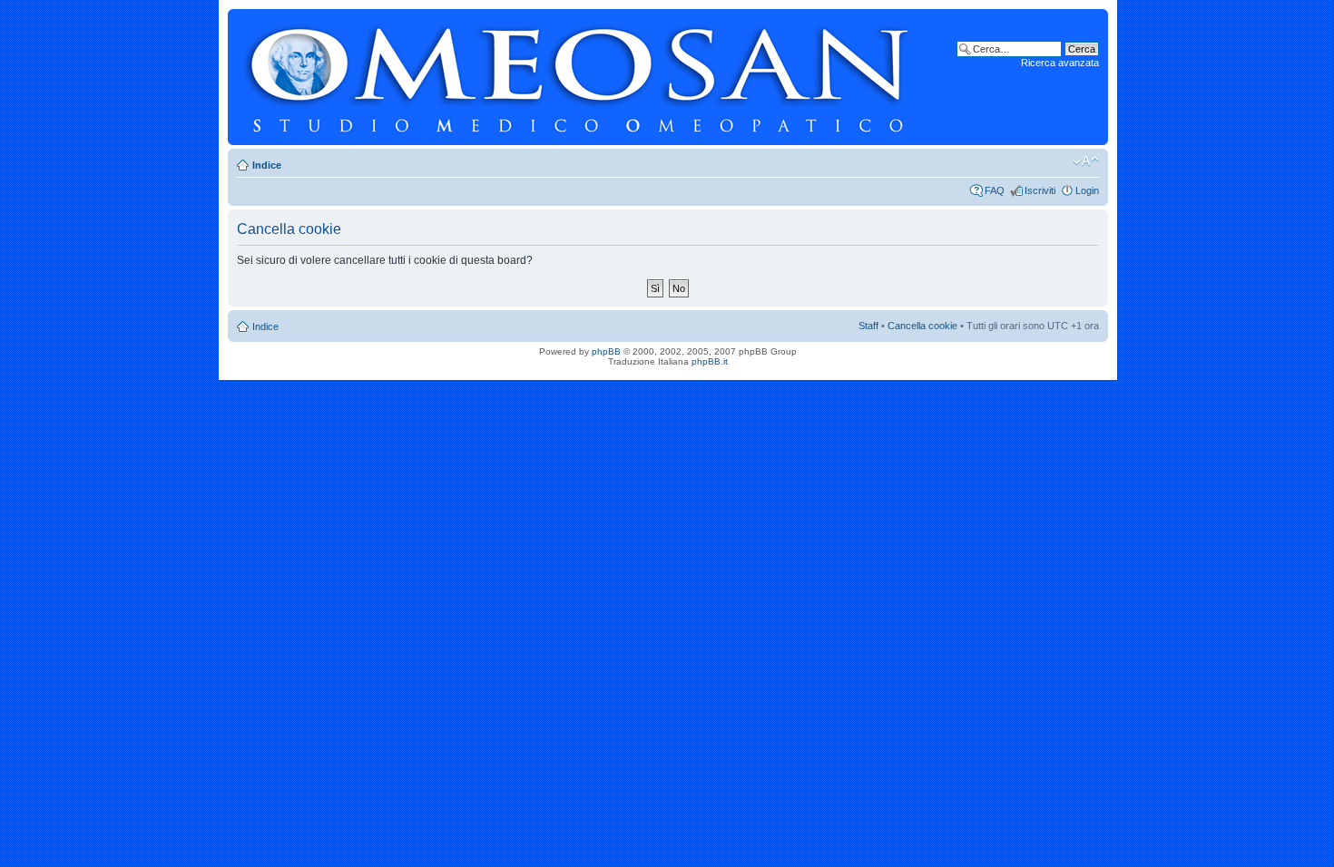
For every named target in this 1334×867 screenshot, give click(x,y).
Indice (266, 165)
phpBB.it (710, 361)
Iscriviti (1040, 190)
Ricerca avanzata (1060, 62)
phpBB (606, 351)
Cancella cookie (922, 325)
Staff (868, 325)
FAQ (995, 190)
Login (1087, 190)
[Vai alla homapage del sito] (579, 77)
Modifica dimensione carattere (1086, 161)
